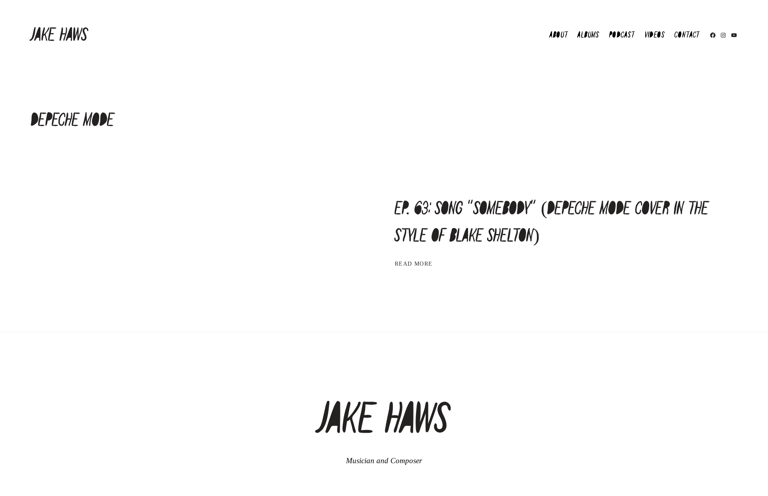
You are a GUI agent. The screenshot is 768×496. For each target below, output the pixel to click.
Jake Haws (59, 35)
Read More (414, 264)
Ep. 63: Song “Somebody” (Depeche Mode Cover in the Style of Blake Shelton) (552, 223)
